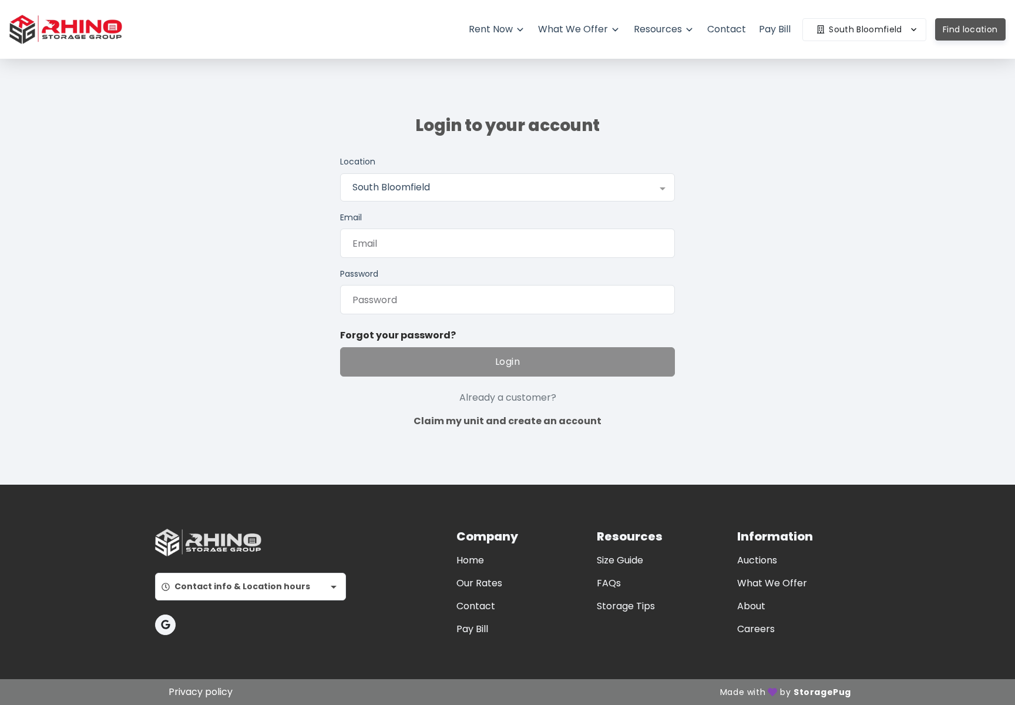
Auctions (757, 560)
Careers (756, 629)
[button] (165, 625)
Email (351, 217)
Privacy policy (201, 692)
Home (470, 560)
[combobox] (507, 187)
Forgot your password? (398, 335)
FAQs (609, 583)
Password (359, 274)
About (751, 606)
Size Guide (620, 560)
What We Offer (772, 583)
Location (357, 161)
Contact (475, 606)
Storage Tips (626, 606)
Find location (970, 29)
